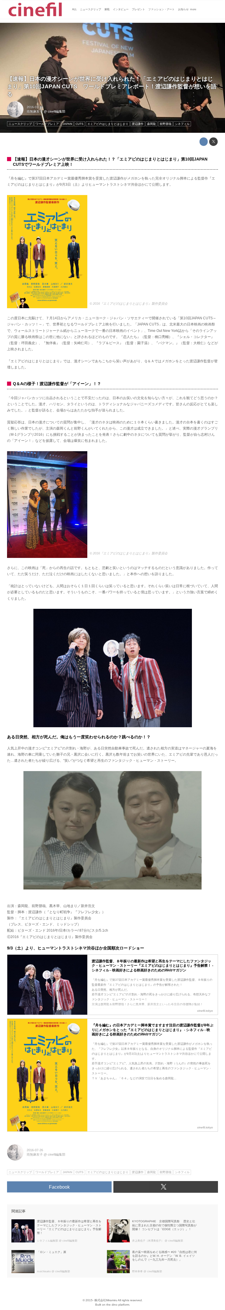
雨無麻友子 (35, 111)
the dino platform (117, 1304)
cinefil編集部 (56, 111)
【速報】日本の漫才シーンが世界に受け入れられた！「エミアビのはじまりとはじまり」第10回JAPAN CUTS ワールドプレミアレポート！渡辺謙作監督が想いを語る (112, 86)
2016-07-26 (35, 107)
